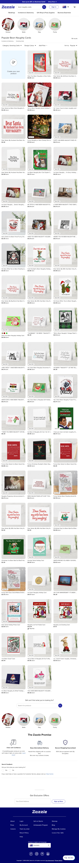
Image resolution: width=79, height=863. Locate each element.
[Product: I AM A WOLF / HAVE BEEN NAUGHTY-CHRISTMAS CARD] (14, 354)
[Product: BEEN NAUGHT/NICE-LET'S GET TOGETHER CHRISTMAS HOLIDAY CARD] (40, 483)
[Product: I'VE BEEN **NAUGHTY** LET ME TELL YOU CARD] (65, 354)
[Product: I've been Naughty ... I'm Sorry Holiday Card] (65, 159)
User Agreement (49, 860)
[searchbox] (31, 7)
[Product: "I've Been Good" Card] (14, 645)
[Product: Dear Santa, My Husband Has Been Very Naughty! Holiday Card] (14, 159)
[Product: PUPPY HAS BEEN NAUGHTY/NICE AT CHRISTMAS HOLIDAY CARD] (65, 127)
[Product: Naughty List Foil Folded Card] (40, 611)
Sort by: (67, 45)
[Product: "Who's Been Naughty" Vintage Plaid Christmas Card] (65, 320)
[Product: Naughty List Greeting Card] (65, 611)
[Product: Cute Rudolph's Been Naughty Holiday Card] (40, 255)
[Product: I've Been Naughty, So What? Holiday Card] (14, 677)
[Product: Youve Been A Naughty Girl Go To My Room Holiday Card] (40, 645)
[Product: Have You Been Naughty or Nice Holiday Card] (40, 62)
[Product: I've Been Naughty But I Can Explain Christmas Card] (40, 159)
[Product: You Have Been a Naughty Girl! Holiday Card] (40, 386)
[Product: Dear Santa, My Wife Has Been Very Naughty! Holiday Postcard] (14, 515)
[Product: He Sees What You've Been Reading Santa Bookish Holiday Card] (14, 255)
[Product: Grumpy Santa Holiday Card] (40, 547)
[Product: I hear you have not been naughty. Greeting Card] (65, 418)
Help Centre (49, 774)
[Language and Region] (66, 7)
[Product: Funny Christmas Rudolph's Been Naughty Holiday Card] (40, 450)
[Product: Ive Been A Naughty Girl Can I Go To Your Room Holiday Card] (40, 418)
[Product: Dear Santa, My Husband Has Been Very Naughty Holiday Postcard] (14, 127)
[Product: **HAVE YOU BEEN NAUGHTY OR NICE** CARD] (14, 418)
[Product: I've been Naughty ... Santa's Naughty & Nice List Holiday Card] (14, 191)
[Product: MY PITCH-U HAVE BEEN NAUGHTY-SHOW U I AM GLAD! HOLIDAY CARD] (40, 191)
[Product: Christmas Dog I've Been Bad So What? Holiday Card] (65, 515)
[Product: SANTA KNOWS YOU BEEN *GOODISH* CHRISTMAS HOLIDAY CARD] (65, 547)
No (13, 770)
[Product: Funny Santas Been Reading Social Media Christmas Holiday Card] (65, 483)
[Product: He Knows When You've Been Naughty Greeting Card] (65, 287)
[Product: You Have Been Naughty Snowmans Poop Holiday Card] (40, 354)
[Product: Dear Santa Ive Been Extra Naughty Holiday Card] (14, 95)
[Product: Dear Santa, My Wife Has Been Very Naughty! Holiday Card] (65, 255)
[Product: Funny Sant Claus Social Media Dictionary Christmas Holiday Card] (14, 579)
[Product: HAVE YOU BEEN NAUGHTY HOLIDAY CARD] (40, 223)
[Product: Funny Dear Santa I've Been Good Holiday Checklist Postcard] (65, 450)
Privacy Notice (58, 860)
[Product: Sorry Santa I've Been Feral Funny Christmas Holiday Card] (14, 223)
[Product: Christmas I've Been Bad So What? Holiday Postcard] (14, 547)
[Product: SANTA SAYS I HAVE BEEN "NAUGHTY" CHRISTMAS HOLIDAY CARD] (14, 386)
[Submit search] (44, 7)
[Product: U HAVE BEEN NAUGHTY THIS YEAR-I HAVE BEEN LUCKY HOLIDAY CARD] (65, 191)
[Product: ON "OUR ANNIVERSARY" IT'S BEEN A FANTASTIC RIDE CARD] (65, 579)
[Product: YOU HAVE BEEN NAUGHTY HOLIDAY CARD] (40, 677)
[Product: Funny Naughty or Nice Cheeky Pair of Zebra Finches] (40, 127)
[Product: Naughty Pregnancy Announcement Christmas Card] (14, 483)
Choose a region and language (37, 842)
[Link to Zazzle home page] (9, 6)
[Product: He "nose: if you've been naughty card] (65, 95)
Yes (6, 770)
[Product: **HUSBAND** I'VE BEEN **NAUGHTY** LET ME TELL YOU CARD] (40, 320)
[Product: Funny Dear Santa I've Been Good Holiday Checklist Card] (14, 450)
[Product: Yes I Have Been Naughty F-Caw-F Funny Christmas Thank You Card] (65, 386)
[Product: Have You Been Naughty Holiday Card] (14, 320)
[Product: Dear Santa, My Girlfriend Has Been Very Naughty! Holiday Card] (65, 62)
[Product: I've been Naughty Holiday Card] (40, 579)
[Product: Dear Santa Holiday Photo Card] (14, 611)
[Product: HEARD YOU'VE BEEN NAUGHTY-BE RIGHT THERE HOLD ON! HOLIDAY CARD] (65, 223)
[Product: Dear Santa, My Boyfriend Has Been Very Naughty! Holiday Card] (14, 287)
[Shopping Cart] (74, 7)
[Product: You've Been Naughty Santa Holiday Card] (40, 95)
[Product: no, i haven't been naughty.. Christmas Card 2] (65, 645)
